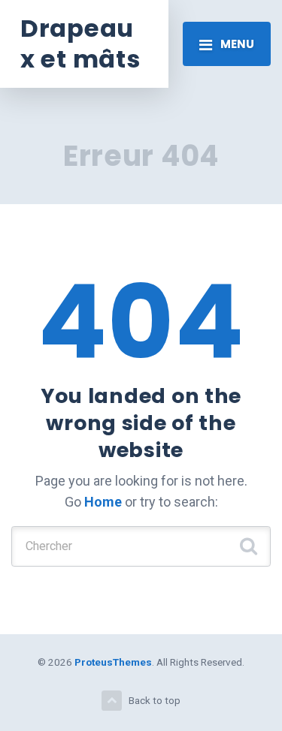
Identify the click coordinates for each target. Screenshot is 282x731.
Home (103, 502)
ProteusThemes (113, 662)
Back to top (154, 700)
